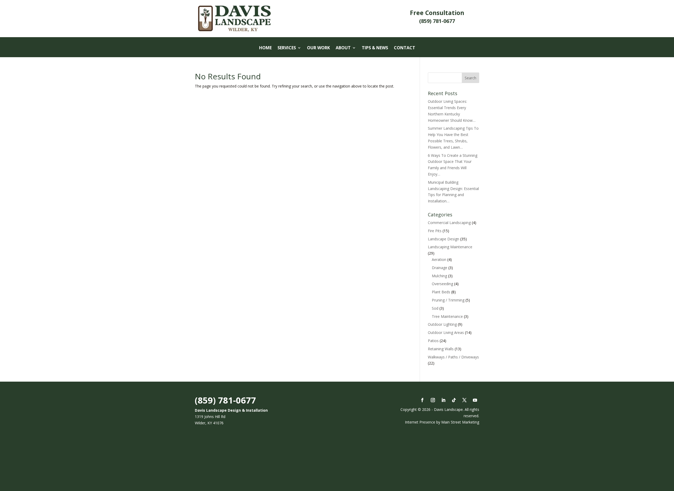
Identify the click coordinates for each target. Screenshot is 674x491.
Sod (435, 308)
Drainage (439, 267)
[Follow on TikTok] (454, 400)
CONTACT (404, 48)
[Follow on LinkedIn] (443, 400)
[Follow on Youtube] (475, 400)
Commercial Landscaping (449, 222)
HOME (265, 48)
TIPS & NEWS (375, 48)
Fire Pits (435, 230)
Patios (433, 340)
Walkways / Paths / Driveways (453, 356)
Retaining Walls (441, 348)
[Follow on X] (464, 400)
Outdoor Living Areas (446, 332)
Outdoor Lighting (442, 324)
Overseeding (442, 283)
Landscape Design (443, 238)
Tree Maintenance (447, 316)
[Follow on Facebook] (422, 400)
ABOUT (343, 48)
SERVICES (286, 48)
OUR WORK (318, 48)
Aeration (439, 259)
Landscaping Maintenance (450, 246)
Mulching (439, 275)
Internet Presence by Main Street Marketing (442, 422)
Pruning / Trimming (448, 300)
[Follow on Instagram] (433, 400)
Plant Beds (441, 291)
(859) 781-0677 (225, 400)
